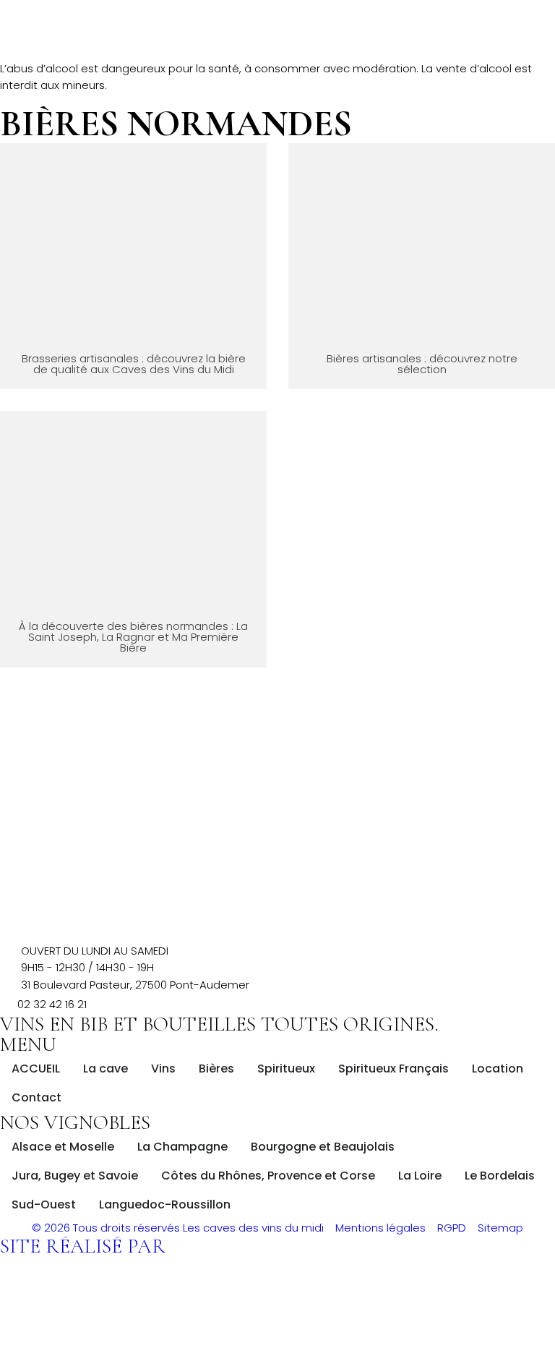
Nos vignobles (75, 1122)
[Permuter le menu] (277, 53)
